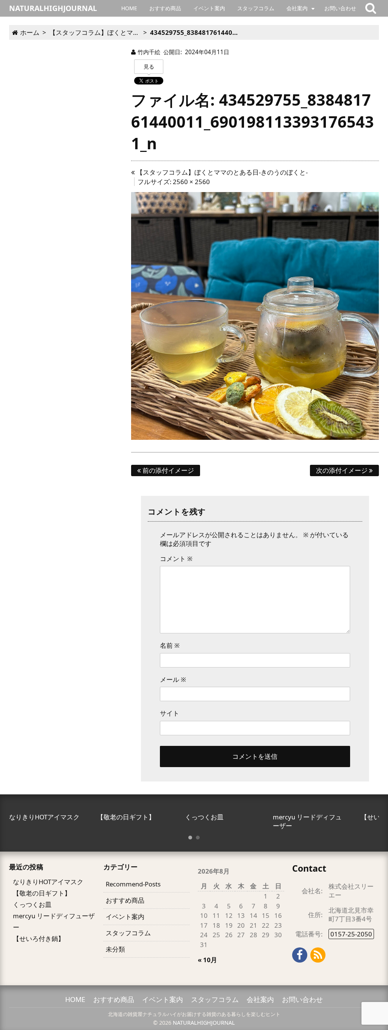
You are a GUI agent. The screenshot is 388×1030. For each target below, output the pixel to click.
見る (149, 66)
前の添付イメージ (167, 470)
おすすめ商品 (165, 8)
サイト (169, 713)
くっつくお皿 (32, 904)
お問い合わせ (340, 8)
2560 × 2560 (191, 181)
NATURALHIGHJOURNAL (204, 1022)
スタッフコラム (255, 8)
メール (173, 679)
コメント (176, 558)
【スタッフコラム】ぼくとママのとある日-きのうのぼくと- (221, 172)
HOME (129, 8)
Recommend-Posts (133, 884)
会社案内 (297, 8)
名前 (170, 645)
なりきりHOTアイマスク (48, 881)
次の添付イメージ (342, 470)
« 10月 (207, 959)
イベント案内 (209, 8)
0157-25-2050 (351, 934)
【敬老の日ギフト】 (42, 893)
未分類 (115, 949)
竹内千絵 (149, 52)
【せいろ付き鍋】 (38, 938)
